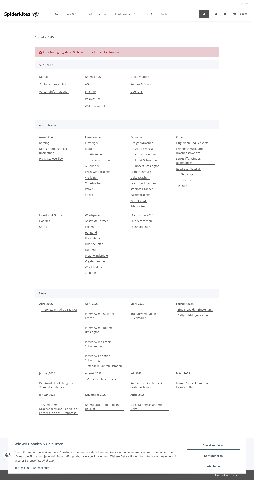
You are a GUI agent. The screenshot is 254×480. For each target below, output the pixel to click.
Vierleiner (91, 177)
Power (89, 189)
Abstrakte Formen (97, 221)
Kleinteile (187, 180)
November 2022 (95, 395)
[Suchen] (204, 14)
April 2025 (91, 304)
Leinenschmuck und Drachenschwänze (189, 151)
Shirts (43, 227)
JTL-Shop (233, 475)
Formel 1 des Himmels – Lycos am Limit (192, 385)
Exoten (89, 227)
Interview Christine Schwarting (97, 358)
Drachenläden (139, 77)
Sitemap (90, 91)
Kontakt (44, 77)
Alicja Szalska (144, 149)
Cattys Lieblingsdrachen (194, 315)
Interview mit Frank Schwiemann (98, 344)
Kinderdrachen (142, 221)
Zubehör (90, 273)
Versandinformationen (54, 91)
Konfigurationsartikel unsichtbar (53, 151)
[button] (216, 14)
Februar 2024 (185, 304)
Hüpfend (91, 250)
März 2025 (137, 304)
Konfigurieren (213, 455)
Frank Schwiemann (147, 160)
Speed (89, 195)
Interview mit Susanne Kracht (100, 316)
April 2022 (137, 395)
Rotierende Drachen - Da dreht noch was (146, 385)
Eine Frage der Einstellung (195, 309)
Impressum (21, 467)
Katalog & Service (141, 84)
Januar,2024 (47, 373)
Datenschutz (41, 467)
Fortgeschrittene (101, 160)
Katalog (44, 143)
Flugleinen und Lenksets (192, 143)
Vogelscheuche (95, 261)
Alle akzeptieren (213, 445)
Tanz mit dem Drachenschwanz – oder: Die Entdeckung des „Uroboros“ (58, 409)
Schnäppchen (141, 227)
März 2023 (183, 373)
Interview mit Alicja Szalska (59, 309)
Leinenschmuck (140, 172)
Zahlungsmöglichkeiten (54, 84)
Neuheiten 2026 (142, 215)
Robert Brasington (147, 166)
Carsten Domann (146, 154)
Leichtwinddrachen (98, 172)
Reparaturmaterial (188, 168)
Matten (89, 149)
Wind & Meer (93, 267)
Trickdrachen (93, 183)
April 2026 (46, 304)
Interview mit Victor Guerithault (143, 316)
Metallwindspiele (96, 255)
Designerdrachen (141, 143)
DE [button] (242, 4)
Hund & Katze (94, 244)
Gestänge (187, 174)
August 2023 (93, 373)
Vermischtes (138, 200)
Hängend (91, 232)
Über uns (136, 91)
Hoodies (44, 221)
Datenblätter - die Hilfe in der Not (102, 407)
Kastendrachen (140, 195)
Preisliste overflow (51, 158)
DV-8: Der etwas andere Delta (146, 407)
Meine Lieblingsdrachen (103, 379)
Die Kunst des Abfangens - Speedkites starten (57, 385)
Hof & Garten (93, 238)
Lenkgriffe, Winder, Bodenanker (188, 161)
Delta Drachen (139, 177)
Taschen (181, 186)
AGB (87, 84)
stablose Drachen (142, 189)
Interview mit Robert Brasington (98, 330)
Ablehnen (213, 466)
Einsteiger (91, 143)
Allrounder (92, 166)
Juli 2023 (136, 373)
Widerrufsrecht (95, 106)
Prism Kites (137, 206)
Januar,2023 (47, 395)
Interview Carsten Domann (104, 366)
